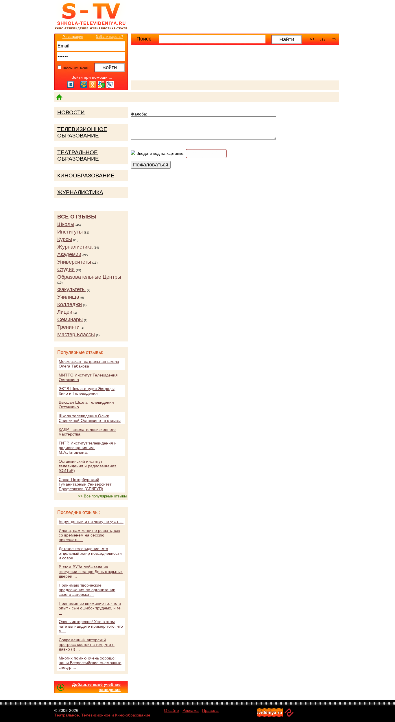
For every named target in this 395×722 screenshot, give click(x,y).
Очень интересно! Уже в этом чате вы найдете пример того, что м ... (91, 626)
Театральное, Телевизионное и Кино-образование (102, 715)
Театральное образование (78, 155)
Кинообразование (86, 175)
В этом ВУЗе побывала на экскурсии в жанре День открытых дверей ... (91, 571)
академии (69, 254)
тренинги (68, 327)
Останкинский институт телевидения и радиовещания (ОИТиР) (88, 466)
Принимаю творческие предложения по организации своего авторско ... (87, 590)
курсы (64, 239)
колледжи (69, 304)
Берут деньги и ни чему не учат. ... (91, 521)
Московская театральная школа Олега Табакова (89, 363)
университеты (74, 262)
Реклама (190, 710)
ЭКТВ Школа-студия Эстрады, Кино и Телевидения (87, 391)
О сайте (171, 710)
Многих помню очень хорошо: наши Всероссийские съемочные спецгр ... (90, 663)
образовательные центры (89, 277)
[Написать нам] (312, 39)
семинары (70, 319)
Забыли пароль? (109, 37)
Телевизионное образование (82, 132)
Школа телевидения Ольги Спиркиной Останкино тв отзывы (90, 418)
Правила (210, 710)
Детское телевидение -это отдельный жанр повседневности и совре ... (90, 553)
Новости (71, 112)
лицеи (64, 312)
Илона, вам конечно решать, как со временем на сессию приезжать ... (89, 535)
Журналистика (80, 192)
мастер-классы (76, 334)
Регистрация (72, 37)
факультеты (71, 289)
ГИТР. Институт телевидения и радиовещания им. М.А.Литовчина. (88, 448)
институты (70, 232)
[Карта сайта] (322, 39)
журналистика (75, 247)
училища (68, 297)
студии (66, 269)
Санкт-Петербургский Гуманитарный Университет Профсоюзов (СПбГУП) (85, 484)
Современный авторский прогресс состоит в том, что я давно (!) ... (87, 644)
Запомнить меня (75, 68)
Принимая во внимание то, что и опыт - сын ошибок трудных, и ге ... (90, 608)
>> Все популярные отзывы (102, 496)
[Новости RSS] (333, 39)
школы (65, 224)
